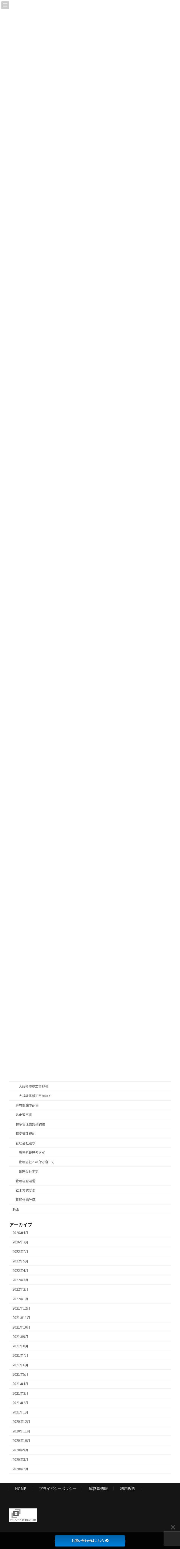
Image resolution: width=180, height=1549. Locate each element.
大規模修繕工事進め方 (35, 1095)
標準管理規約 (25, 1133)
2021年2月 (20, 1402)
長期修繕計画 (25, 1199)
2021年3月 (20, 1393)
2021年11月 (21, 1317)
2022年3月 (20, 1279)
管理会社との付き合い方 (37, 1161)
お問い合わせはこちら (87, 1540)
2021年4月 (20, 1383)
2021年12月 (21, 1308)
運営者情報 (98, 1488)
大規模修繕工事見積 (33, 1086)
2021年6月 (20, 1365)
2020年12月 (21, 1421)
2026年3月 (20, 1242)
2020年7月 (20, 1468)
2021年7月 (20, 1355)
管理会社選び (25, 1143)
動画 (15, 1209)
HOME (20, 1488)
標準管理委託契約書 (30, 1124)
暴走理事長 (24, 1114)
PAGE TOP (171, 1498)
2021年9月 (20, 1336)
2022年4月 (20, 1270)
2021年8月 (20, 1346)
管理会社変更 (28, 1171)
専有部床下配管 (27, 1105)
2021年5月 (20, 1374)
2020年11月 (21, 1431)
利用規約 (127, 1488)
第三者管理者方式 (32, 1152)
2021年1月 (20, 1412)
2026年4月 (20, 1232)
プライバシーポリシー (57, 1488)
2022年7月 (20, 1251)
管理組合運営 (25, 1180)
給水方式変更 (25, 1190)
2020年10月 (21, 1440)
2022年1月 (20, 1298)
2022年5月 (20, 1261)
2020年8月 (20, 1459)
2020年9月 (20, 1449)
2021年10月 (21, 1327)
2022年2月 (20, 1289)
